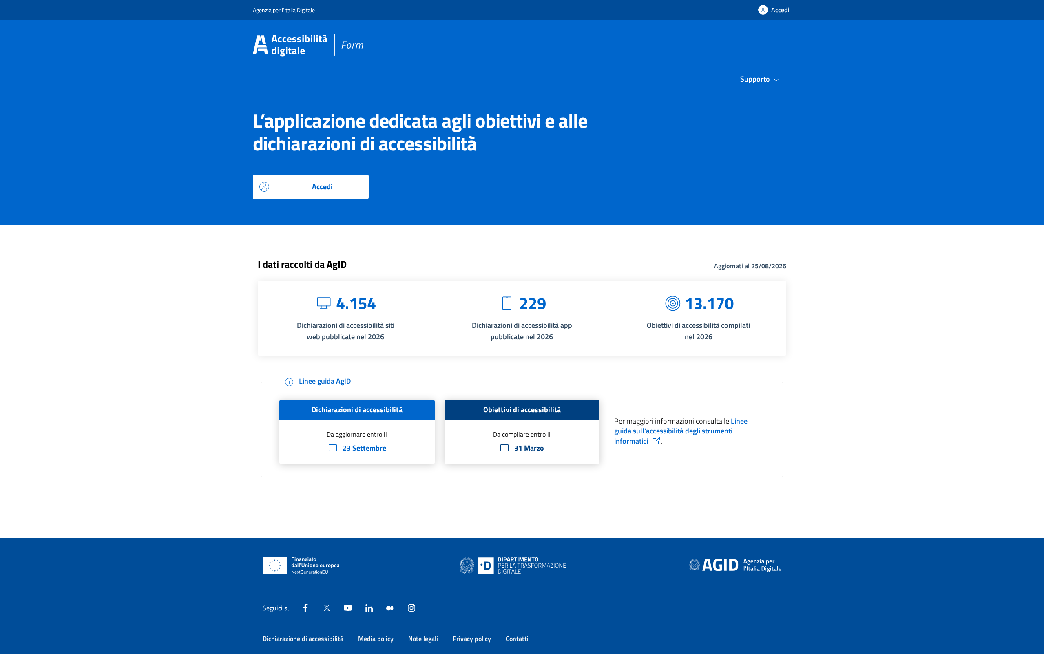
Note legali (423, 638)
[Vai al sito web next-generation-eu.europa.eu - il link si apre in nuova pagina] (301, 565)
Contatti (517, 638)
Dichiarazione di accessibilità (303, 638)
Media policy (376, 638)
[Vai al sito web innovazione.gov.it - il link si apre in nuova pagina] (515, 565)
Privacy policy (472, 638)
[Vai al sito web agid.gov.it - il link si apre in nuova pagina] (735, 565)
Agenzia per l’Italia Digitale (284, 10)
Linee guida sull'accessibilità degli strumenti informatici (681, 430)
